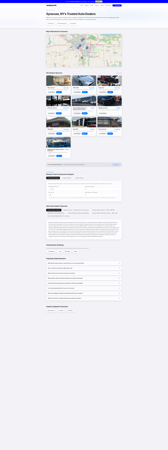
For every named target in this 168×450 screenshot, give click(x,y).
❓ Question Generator (66, 177)
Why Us (102, 5)
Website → (59, 92)
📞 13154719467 (51, 133)
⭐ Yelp (59, 251)
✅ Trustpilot (67, 251)
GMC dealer (71, 310)
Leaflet (113, 66)
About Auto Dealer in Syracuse (54, 210)
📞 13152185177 (51, 92)
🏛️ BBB (75, 251)
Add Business (118, 5)
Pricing (91, 5)
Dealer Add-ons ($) (89, 186)
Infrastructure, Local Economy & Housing (56, 213)
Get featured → (116, 164)
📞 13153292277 (102, 92)
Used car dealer (51, 310)
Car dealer (61, 310)
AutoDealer (51, 5)
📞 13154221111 (51, 113)
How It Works (108, 5)
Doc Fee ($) (51, 192)
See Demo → (99, 1)
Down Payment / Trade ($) (91, 192)
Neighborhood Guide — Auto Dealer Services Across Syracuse (76, 210)
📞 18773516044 (102, 113)
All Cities (86, 5)
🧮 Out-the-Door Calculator (53, 177)
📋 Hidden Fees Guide (79, 177)
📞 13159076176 (51, 155)
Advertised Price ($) (53, 186)
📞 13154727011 (102, 133)
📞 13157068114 (77, 113)
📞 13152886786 (77, 92)
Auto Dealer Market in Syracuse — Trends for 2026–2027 (103, 210)
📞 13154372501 (77, 133)
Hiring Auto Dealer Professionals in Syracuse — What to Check (105, 213)
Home (82, 5)
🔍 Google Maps (51, 251)
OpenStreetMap (118, 66)
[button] (82, 57)
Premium (97, 5)
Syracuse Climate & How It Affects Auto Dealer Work (78, 213)
